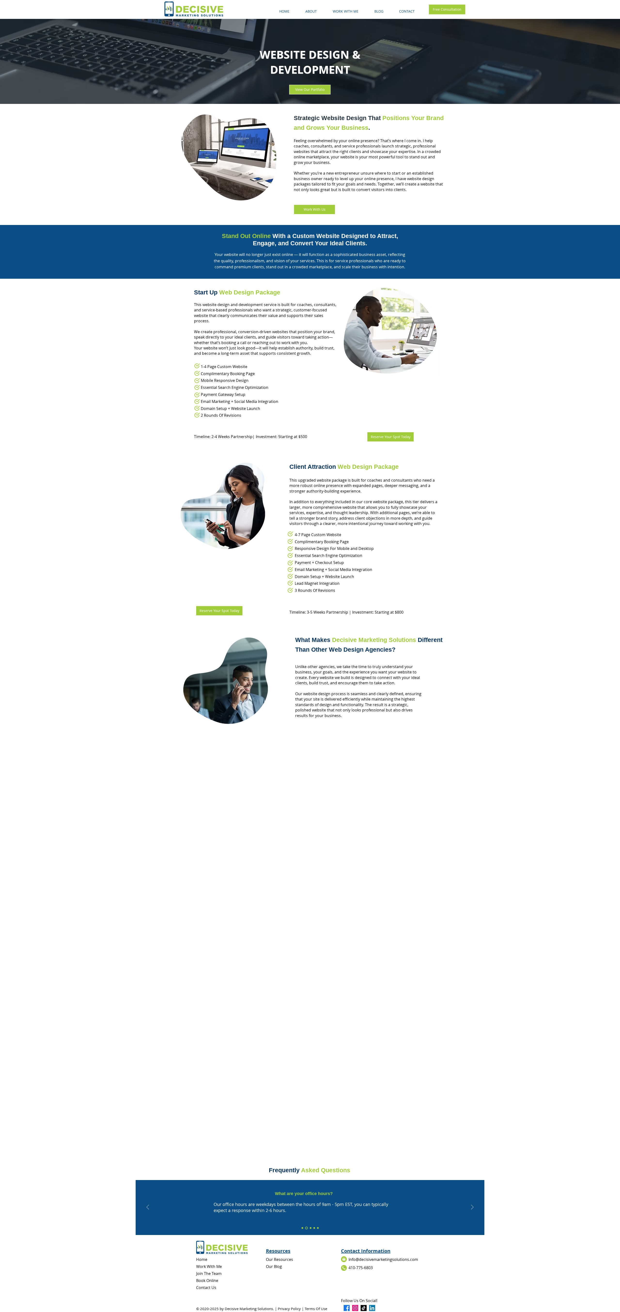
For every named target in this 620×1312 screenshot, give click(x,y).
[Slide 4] (314, 1228)
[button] (345, 9)
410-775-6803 (361, 1267)
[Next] (472, 1207)
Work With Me (209, 1266)
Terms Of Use (316, 1308)
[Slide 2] (306, 1228)
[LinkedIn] (372, 1308)
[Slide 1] (302, 1228)
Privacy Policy (289, 1308)
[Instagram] (355, 1308)
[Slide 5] (318, 1228)
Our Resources (279, 1259)
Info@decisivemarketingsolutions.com (383, 1259)
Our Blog (274, 1266)
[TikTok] (364, 1308)
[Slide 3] (310, 1228)
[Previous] (148, 1207)
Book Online (207, 1280)
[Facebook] (347, 1308)
